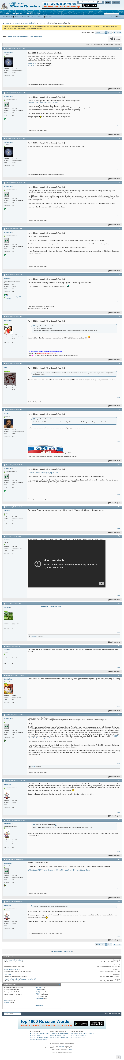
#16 (119, 714)
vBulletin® (61, 1046)
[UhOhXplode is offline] (8, 689)
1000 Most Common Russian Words (82, 1033)
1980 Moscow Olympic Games (13, 960)
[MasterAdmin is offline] (8, 62)
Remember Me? (85, 5)
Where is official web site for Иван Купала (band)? (20, 979)
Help (107, 2)
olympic (6, 965)
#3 (119, 138)
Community (25, 17)
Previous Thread (57, 951)
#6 (119, 274)
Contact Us (107, 1013)
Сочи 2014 (7, 974)
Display (117, 44)
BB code (38, 987)
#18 (119, 820)
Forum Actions (36, 17)
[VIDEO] (38, 994)
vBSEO (70, 1049)
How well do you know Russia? (60, 1033)
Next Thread (68, 951)
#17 (119, 780)
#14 (119, 646)
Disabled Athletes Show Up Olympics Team (43, 473)
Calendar (18, 17)
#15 (119, 675)
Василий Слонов (44, 607)
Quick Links (47, 17)
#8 (119, 363)
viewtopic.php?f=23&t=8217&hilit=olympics (43, 102)
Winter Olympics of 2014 (12, 969)
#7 (119, 316)
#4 (119, 182)
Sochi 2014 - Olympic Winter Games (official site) (25, 37)
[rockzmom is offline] (8, 330)
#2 (119, 92)
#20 (119, 901)
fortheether (34, 636)
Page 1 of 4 (101, 32)
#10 (119, 464)
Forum (7, 14)
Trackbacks (39, 998)
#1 (119, 48)
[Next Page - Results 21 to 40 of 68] (114, 33)
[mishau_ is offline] (8, 423)
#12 (119, 536)
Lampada (33, 766)
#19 (119, 859)
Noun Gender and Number (38, 1039)
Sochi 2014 (32, 64)
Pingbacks (7, 1000)
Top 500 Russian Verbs (78, 1037)
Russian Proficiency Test (57, 1035)
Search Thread (108, 44)
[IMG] (38, 992)
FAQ (12, 17)
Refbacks (6, 1002)
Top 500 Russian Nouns (78, 1035)
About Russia (16, 23)
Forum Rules (39, 1006)
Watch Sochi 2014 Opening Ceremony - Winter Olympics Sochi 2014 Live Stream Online (59, 870)
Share (118, 80)
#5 (119, 228)
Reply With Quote (115, 88)
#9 (119, 409)
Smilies (38, 990)
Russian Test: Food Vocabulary (59, 1037)
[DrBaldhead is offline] (7, 794)
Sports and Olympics (29, 23)
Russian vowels (35, 1035)
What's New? (17, 14)
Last (118, 32)
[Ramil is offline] (10, 379)
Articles (28, 14)
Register (116, 2)
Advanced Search (115, 17)
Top (119, 1013)
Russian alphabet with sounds (39, 1033)
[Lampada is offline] (8, 616)
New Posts (6, 17)
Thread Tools (97, 44)
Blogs (38, 14)
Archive (114, 1013)
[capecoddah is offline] (6, 104)
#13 (119, 603)
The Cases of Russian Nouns (39, 1037)
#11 (119, 507)
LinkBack (88, 44)
